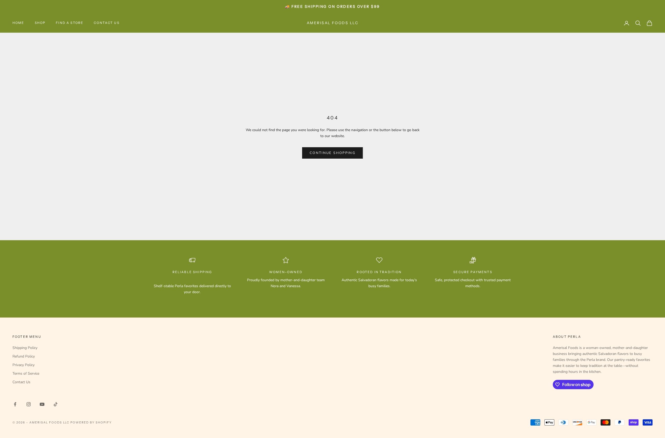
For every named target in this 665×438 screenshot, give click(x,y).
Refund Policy (23, 356)
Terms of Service (25, 373)
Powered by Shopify (91, 422)
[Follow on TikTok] (55, 404)
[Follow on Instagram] (28, 404)
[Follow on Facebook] (15, 404)
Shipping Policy (24, 347)
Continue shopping (332, 153)
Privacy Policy (23, 364)
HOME (18, 23)
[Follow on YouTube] (42, 404)
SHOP (40, 23)
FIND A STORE (69, 23)
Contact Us (21, 382)
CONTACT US (106, 23)
